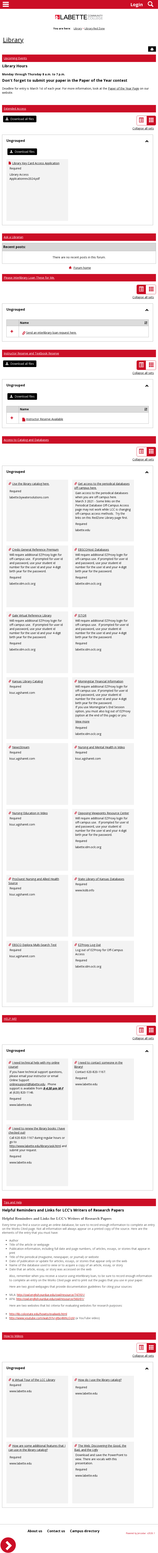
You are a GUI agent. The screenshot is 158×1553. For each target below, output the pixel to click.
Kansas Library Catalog (27, 681)
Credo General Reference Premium (35, 549)
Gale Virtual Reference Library (31, 615)
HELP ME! (10, 1019)
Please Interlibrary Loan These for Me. (29, 278)
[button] (19, 119)
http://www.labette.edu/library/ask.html (35, 1146)
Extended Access (15, 109)
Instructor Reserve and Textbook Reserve (31, 353)
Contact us (56, 1531)
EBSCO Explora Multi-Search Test (34, 945)
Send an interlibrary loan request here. (51, 333)
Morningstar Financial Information (100, 681)
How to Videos (13, 1336)
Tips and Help (13, 1202)
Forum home (82, 268)
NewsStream (20, 747)
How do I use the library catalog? (100, 1380)
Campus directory (84, 1531)
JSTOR (82, 615)
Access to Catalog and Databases (26, 440)
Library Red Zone (95, 28)
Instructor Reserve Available (44, 419)
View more (82, 721)
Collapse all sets (143, 128)
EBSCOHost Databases (93, 549)
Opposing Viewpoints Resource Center (103, 813)
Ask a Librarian (13, 237)
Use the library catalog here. (30, 484)
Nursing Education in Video (30, 813)
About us (35, 1531)
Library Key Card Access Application (35, 163)
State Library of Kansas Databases (101, 879)
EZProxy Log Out (89, 945)
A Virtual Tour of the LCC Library (33, 1380)
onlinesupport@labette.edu (27, 1084)
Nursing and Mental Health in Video (101, 747)
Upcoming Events (15, 58)
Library (78, 28)
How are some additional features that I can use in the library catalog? (36, 1448)
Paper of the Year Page (123, 88)
